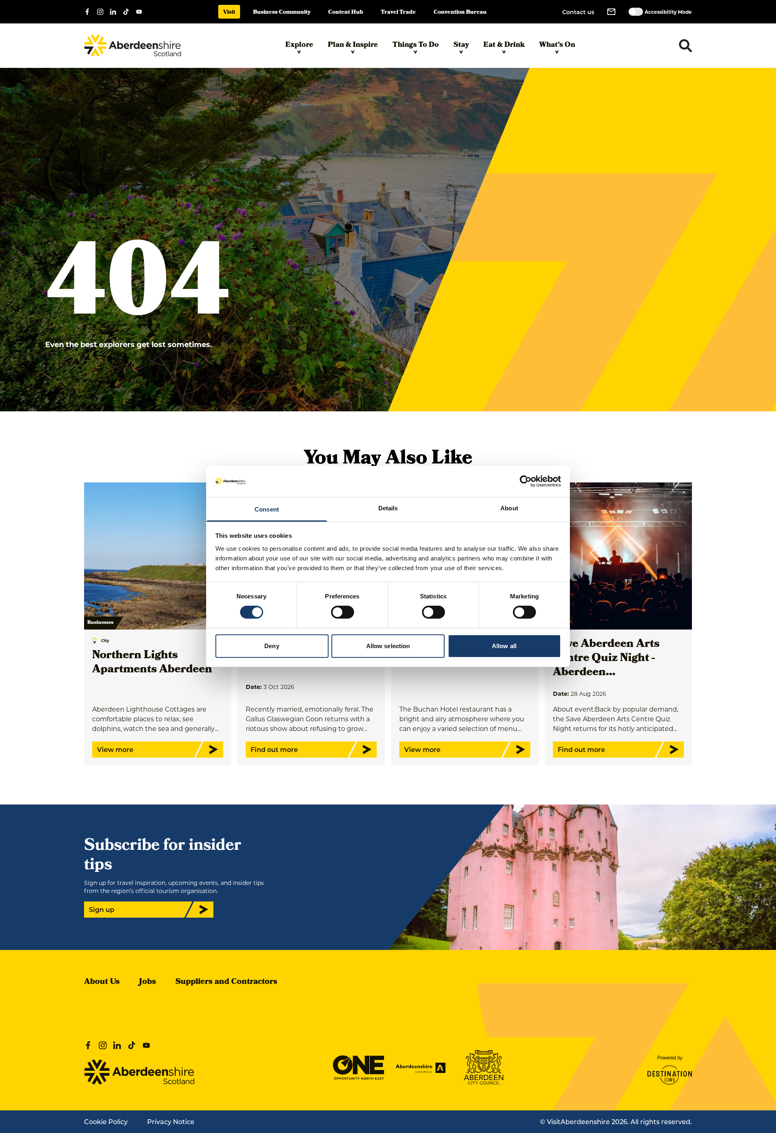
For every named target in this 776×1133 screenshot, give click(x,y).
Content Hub (345, 12)
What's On (557, 45)
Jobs (147, 982)
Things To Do (415, 45)
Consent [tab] (267, 509)
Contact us (578, 12)
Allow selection (388, 645)
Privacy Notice (170, 1121)
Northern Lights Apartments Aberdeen (152, 663)
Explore (299, 45)
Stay (461, 45)
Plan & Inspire (353, 45)
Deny (271, 645)
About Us (102, 982)
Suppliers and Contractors (226, 982)
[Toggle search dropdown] (685, 45)
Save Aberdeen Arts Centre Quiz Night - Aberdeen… (606, 658)
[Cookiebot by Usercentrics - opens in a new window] (525, 481)
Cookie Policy (106, 1121)
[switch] (342, 612)
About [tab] (509, 508)
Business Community (281, 12)
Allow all (504, 645)
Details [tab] (388, 508)
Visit (229, 12)
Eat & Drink (504, 45)
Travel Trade (398, 12)
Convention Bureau (460, 12)
